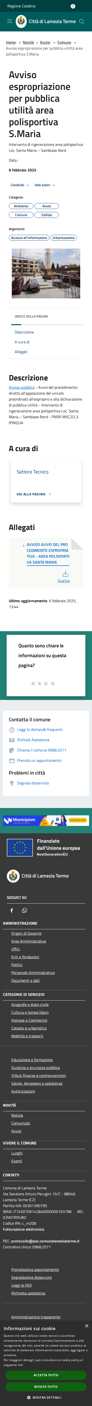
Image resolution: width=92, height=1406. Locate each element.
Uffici (15, 949)
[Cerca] (82, 22)
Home (11, 42)
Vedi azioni (43, 185)
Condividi (18, 185)
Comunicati (20, 1123)
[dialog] (46, 1363)
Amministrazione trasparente (35, 1317)
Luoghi (17, 1153)
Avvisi (45, 42)
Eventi (16, 1161)
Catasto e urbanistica (29, 1028)
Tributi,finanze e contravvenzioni (38, 1075)
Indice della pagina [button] (31, 316)
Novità (28, 42)
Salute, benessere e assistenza (36, 1083)
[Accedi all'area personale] (73, 6)
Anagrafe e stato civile (30, 1004)
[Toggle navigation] (10, 21)
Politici (17, 965)
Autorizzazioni (23, 1091)
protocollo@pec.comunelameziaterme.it (45, 1241)
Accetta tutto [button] (46, 1375)
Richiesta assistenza (28, 1293)
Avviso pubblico (22, 387)
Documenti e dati (25, 980)
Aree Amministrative (28, 941)
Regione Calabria (21, 6)
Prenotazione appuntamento (35, 1269)
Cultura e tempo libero (30, 1012)
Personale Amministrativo (33, 972)
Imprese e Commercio (29, 1020)
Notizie (17, 1115)
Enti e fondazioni (25, 957)
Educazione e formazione (32, 1060)
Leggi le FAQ (21, 1285)
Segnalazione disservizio (31, 1277)
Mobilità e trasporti (27, 1036)
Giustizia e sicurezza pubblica (35, 1068)
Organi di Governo (26, 933)
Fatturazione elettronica (23, 1229)
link (20, 1365)
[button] (46, 1397)
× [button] (86, 1326)
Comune (64, 42)
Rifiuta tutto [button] (46, 1387)
